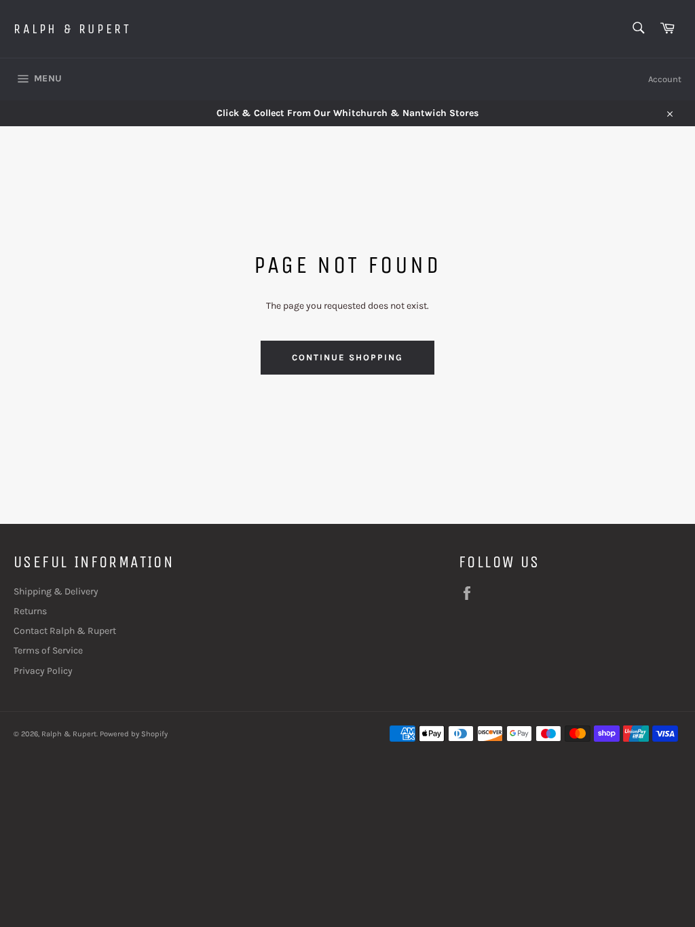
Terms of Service (48, 650)
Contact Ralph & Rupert (65, 631)
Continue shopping (347, 357)
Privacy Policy (43, 671)
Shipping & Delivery (56, 591)
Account (664, 79)
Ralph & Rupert (72, 29)
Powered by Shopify (134, 734)
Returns (30, 611)
